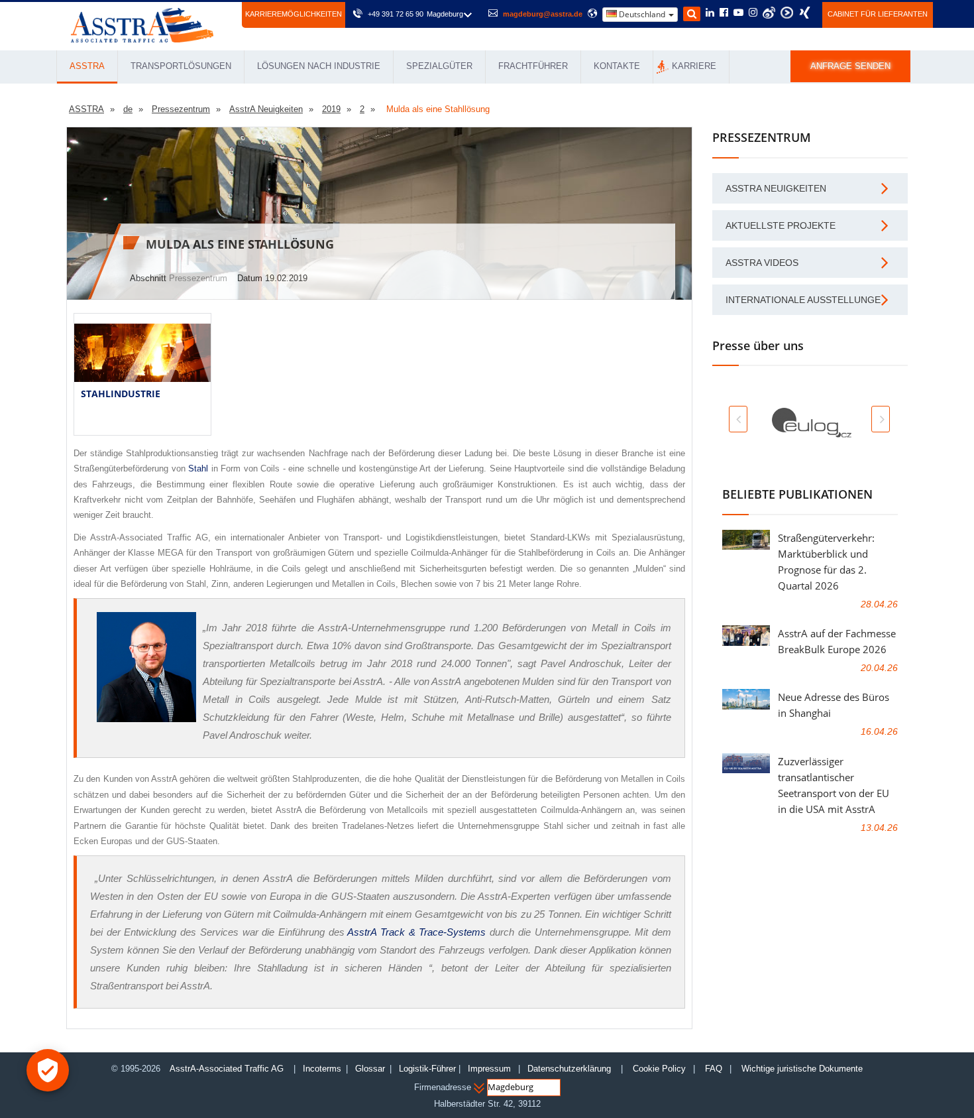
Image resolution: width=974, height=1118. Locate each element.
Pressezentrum (198, 278)
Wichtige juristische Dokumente (802, 1069)
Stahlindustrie (120, 393)
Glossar (370, 1069)
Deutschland (642, 14)
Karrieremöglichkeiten (293, 14)
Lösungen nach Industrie (318, 66)
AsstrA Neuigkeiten (776, 188)
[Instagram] (753, 13)
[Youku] (787, 13)
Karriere (694, 66)
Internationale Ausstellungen (806, 299)
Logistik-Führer (427, 1069)
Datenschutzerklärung (570, 1069)
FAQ (713, 1069)
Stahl (198, 468)
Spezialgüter (439, 66)
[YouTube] (738, 13)
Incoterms (322, 1069)
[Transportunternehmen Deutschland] (142, 24)
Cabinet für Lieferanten (878, 14)
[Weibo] (769, 13)
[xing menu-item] (804, 13)
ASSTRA (87, 66)
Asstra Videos (762, 262)
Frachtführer (533, 66)
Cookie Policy (659, 1069)
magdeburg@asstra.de (542, 14)
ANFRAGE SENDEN (850, 66)
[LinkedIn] (710, 13)
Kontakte (617, 66)
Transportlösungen (181, 66)
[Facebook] (724, 13)
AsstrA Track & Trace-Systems (416, 932)
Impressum (489, 1069)
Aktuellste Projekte (781, 225)
